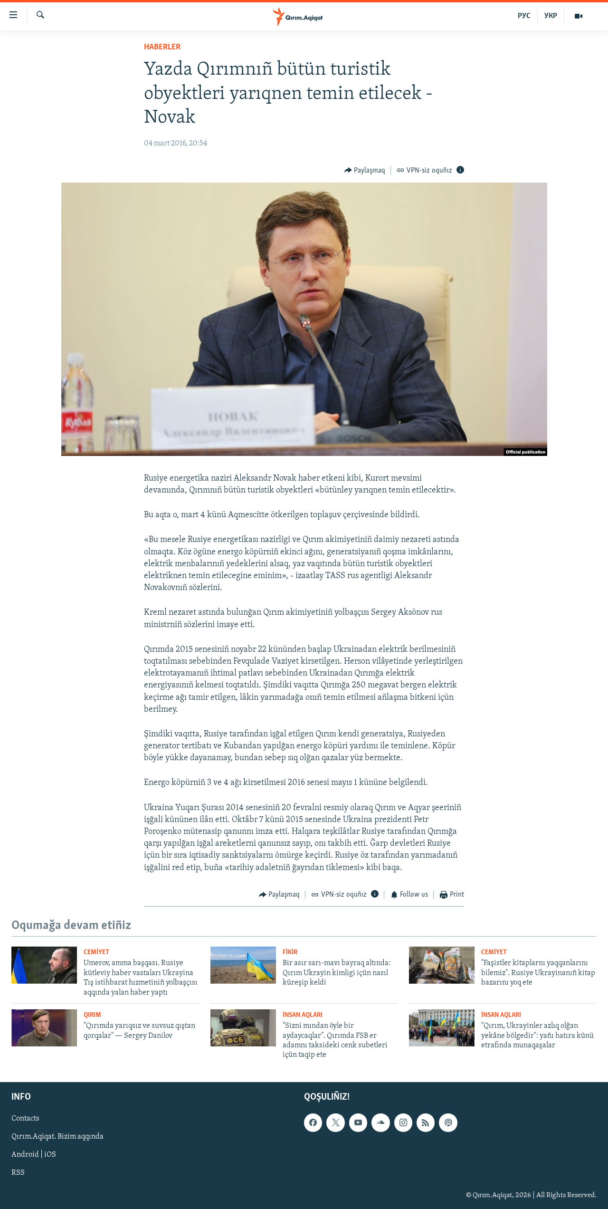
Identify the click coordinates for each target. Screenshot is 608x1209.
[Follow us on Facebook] (313, 1122)
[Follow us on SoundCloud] (380, 1122)
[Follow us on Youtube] (358, 1122)
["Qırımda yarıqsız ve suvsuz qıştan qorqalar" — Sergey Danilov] (44, 1027)
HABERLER (162, 47)
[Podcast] (448, 1122)
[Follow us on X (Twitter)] (335, 1122)
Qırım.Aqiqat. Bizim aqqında (57, 1137)
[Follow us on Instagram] (403, 1122)
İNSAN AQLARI (303, 1015)
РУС (524, 16)
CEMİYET (96, 952)
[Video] (578, 16)
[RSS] (426, 1122)
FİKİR (290, 952)
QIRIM (92, 1015)
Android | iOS (33, 1155)
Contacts (25, 1118)
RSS (18, 1173)
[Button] (365, 170)
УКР (550, 16)
